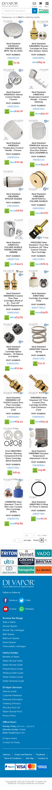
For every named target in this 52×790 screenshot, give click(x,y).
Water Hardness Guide (13, 681)
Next (44, 535)
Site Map (30, 758)
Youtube (12, 609)
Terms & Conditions (13, 758)
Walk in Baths (9, 622)
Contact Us (43, 758)
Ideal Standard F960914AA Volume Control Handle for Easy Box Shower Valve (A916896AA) (38, 148)
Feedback (40, 755)
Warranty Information (13, 699)
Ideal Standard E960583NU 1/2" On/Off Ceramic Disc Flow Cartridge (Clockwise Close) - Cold (13, 403)
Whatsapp (29, 609)
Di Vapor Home (10, 738)
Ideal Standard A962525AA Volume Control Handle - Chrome (13, 96)
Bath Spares (8, 634)
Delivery (6, 755)
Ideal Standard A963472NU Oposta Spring (38, 349)
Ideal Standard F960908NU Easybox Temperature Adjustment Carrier (38, 454)
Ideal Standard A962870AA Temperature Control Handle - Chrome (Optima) (39, 97)
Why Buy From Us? (11, 707)
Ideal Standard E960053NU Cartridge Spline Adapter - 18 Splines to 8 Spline (13, 352)
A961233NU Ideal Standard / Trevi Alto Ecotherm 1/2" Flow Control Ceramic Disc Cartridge (38, 247)
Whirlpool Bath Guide (13, 673)
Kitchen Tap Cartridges (13, 630)
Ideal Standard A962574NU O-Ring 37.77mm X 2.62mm (38, 504)
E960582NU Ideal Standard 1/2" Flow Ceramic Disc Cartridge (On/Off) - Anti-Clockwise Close (38, 403)
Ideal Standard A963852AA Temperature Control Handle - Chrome (13, 146)
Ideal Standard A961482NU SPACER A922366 (13, 196)
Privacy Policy (9, 715)
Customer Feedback (12, 695)
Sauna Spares (9, 642)
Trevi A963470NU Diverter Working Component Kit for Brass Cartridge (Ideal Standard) (13, 456)
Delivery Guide (9, 691)
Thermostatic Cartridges (14, 646)
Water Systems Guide (13, 677)
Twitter (28, 600)
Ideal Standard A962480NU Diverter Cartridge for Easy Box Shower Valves (38, 47)
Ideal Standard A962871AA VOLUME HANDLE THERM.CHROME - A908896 (13, 247)
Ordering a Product (12, 703)
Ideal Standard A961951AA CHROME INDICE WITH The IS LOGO (13, 47)
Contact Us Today (11, 742)
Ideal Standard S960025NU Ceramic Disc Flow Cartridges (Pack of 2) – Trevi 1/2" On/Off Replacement (13, 299)
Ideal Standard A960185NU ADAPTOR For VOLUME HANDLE (39, 197)
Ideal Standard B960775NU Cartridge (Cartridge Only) (38, 297)
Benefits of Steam (11, 657)
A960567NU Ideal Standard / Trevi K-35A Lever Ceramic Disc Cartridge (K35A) (13, 507)
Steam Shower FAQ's (12, 711)
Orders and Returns (23, 755)
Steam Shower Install (12, 661)
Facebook (13, 600)
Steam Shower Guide (13, 665)
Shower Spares (10, 626)
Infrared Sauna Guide (13, 669)
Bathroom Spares (11, 638)
